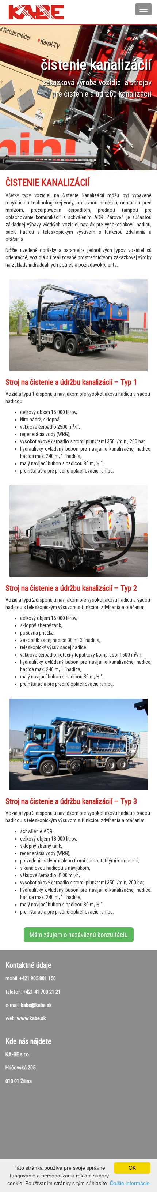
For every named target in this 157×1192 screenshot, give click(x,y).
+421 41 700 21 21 (42, 992)
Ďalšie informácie (130, 1183)
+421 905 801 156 (37, 978)
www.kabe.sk (31, 1018)
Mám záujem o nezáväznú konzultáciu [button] (79, 935)
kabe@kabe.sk (36, 1005)
